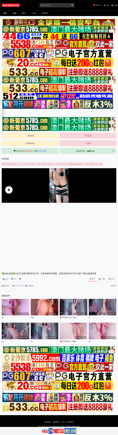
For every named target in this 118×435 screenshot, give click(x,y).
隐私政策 (56, 422)
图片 (24, 13)
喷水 (58, 164)
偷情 (4, 164)
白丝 (23, 164)
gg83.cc (90, 151)
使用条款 (47, 422)
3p (3, 341)
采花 (63, 164)
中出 (53, 164)
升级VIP (45, 13)
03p (32, 317)
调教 (13, 164)
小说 (34, 13)
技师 (28, 164)
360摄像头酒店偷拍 (74, 164)
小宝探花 (86, 164)
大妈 (38, 164)
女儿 (18, 164)
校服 (8, 164)
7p (32, 341)
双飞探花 (99, 164)
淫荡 (43, 164)
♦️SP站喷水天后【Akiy (68, 317)
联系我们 (70, 422)
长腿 (48, 164)
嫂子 (33, 164)
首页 (5, 13)
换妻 (92, 164)
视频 (14, 13)
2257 (63, 422)
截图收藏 (24, 151)
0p (3, 317)
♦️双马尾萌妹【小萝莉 (68, 341)
